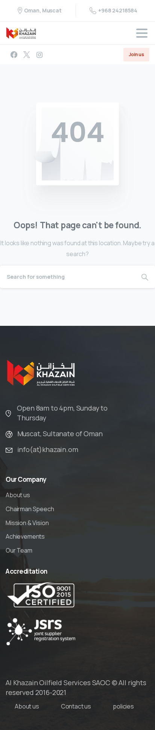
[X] (26, 54)
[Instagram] (39, 54)
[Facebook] (14, 54)
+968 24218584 (117, 10)
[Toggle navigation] (141, 33)
